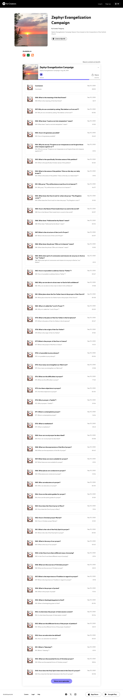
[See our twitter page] (71, 694)
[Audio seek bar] (69, 79)
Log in (100, 4)
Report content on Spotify (91, 62)
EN (118, 4)
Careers (26, 694)
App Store (94, 694)
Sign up (108, 4)
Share (97, 75)
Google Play (112, 694)
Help (39, 694)
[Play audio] (98, 67)
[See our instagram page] (75, 694)
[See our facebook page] (66, 694)
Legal (33, 694)
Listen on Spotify (60, 39)
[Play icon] (41, 74)
